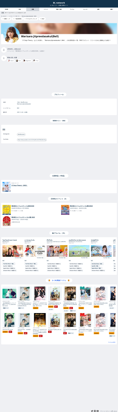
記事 (98, 9)
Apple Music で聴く (96, 268)
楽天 (10, 332)
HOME (6, 9)
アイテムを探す (111, 342)
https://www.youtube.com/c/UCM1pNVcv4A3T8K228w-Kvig (32, 140)
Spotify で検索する (7, 266)
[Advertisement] (59, 77)
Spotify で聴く (95, 266)
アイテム (72, 9)
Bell (3, 260)
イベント (46, 9)
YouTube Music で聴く (8, 264)
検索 (111, 9)
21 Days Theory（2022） (19, 185)
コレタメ (51, 309)
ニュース (85, 9)
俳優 (33, 9)
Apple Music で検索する (9, 268)
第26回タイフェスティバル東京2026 (22, 206)
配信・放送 (59, 9)
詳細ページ (5, 308)
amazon (5, 332)
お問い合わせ (114, 411)
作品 (20, 9)
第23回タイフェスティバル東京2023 (81, 206)
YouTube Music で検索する (54, 264)
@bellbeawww (21, 134)
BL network (59, 2)
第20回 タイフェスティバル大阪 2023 (23, 217)
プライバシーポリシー (105, 411)
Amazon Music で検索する (9, 270)
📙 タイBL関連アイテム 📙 (59, 280)
